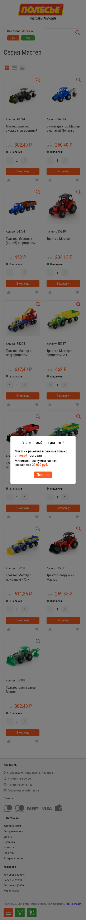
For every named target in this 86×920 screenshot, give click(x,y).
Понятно (43, 475)
